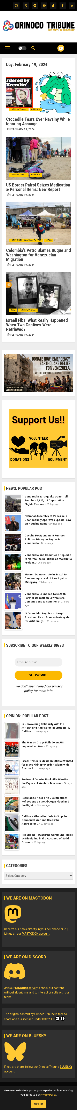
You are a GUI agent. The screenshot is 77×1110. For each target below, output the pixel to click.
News (49, 240)
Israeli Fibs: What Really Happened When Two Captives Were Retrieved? (37, 325)
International (19, 109)
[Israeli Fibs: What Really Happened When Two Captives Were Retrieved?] (38, 293)
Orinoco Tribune (44, 1014)
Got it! (38, 1104)
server (26, 988)
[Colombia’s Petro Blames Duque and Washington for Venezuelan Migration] (38, 223)
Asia (13, 310)
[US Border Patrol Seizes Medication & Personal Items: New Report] (38, 158)
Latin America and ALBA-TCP (26, 240)
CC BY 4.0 (48, 1019)
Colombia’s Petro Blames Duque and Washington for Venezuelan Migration (38, 255)
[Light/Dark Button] (22, 48)
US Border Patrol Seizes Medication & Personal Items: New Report (38, 187)
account (35, 933)
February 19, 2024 (22, 129)
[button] (7, 50)
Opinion (35, 109)
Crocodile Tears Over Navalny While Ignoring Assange (38, 121)
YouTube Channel (56, 48)
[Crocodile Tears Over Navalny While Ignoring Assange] (38, 92)
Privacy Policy (48, 1094)
